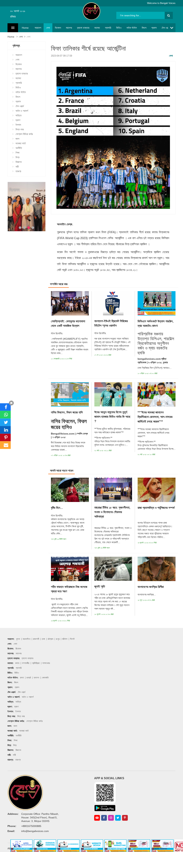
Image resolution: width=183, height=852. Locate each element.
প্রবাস (154, 27)
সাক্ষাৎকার (46, 663)
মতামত (97, 27)
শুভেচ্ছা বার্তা (21, 143)
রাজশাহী (36, 639)
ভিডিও (119, 27)
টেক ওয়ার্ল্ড (166, 27)
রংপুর (58, 639)
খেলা (48, 27)
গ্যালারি (108, 27)
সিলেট (72, 639)
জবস (17, 138)
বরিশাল (64, 639)
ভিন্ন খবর (20, 129)
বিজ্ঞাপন (19, 162)
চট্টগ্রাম (50, 639)
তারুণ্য (18, 171)
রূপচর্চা (28, 677)
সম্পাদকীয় (25, 663)
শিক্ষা (17, 152)
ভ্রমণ (18, 120)
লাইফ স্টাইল (132, 27)
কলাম (17, 663)
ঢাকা (43, 639)
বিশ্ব (17, 157)
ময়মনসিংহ (26, 639)
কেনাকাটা (45, 677)
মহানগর (69, 27)
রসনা (22, 677)
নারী (17, 166)
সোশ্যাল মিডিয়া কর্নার (24, 134)
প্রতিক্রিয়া (36, 663)
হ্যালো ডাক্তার (83, 27)
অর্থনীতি (19, 148)
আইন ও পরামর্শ (22, 110)
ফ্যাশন (36, 677)
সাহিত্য (18, 115)
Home (25, 27)
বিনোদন (58, 27)
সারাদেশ (38, 27)
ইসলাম (18, 124)
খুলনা (18, 639)
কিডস (144, 27)
